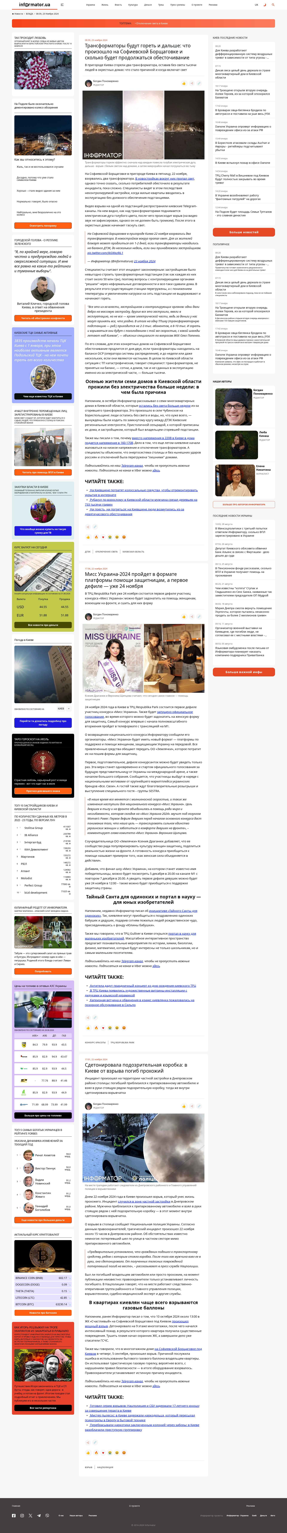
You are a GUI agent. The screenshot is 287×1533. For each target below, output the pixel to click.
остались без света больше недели (165, 406)
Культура (133, 4)
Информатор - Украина (237, 1515)
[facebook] (14, 1515)
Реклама (213, 4)
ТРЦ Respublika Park (122, 1042)
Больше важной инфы (244, 672)
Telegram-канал (132, 466)
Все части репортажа (43, 1408)
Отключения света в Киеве (152, 23)
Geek (254, 1515)
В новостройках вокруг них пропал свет (164, 178)
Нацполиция (105, 1467)
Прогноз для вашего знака (43, 791)
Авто (273, 1515)
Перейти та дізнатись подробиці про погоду (43, 722)
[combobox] (64, 709)
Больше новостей (244, 232)
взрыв (88, 1467)
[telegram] (39, 1515)
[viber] (47, 1515)
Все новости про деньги (43, 625)
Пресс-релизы (177, 4)
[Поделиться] (192, 83)
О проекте (197, 4)
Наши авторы (76, 1515)
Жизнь (104, 4)
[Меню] (62, 5)
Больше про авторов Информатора (244, 504)
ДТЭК (87, 551)
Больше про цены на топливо (43, 1115)
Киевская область (133, 551)
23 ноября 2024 (144, 261)
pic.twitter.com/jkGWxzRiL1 (105, 253)
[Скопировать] (199, 83)
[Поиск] (273, 5)
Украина (90, 4)
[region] (43, 717)
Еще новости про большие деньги (43, 1220)
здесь (156, 470)
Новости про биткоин (43, 1312)
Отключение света (106, 551)
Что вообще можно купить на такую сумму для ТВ (43, 530)
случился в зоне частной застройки (144, 1201)
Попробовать (43, 971)
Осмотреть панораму (43, 225)
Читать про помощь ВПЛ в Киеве (43, 472)
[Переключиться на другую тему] (265, 5)
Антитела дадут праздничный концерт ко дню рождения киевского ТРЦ (142, 986)
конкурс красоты (95, 1042)
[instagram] (22, 1515)
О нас (61, 1515)
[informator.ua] (34, 5)
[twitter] (30, 1515)
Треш (161, 4)
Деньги (148, 4)
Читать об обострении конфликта (43, 318)
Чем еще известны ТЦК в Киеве (43, 396)
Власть (118, 4)
